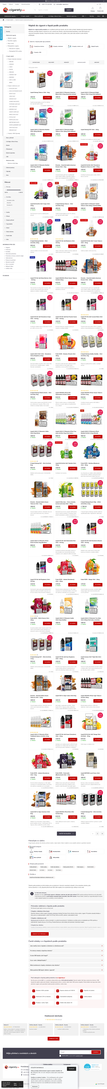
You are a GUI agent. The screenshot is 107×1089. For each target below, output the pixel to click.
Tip (8, 207)
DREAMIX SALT (13, 130)
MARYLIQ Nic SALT (13, 119)
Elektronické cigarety (11, 35)
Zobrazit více (53, 1038)
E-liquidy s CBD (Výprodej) (14, 133)
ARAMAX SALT (12, 99)
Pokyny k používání (11, 260)
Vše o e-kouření (10, 264)
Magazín (4, 4)
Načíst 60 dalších (65, 833)
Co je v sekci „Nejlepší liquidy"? (38, 960)
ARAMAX (11, 64)
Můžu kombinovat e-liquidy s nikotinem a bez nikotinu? (45, 965)
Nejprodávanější (82, 62)
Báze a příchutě (9, 137)
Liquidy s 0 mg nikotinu (36, 927)
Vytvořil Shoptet (100, 1084)
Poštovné (11, 4)
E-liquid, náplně (10, 56)
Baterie (8, 145)
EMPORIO (11, 77)
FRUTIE (11, 69)
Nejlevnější (51, 62)
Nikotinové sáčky (10, 160)
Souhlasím (71, 1069)
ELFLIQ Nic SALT (13, 88)
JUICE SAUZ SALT (13, 127)
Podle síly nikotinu (55, 867)
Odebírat (96, 1052)
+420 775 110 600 (27, 1072)
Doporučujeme (36, 62)
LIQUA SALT (12, 96)
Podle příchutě (33, 867)
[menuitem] (11, 16)
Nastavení (35, 1086)
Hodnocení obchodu (53, 1016)
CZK (100, 4)
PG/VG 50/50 (90, 867)
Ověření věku (9, 268)
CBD (7, 156)
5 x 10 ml (50, 870)
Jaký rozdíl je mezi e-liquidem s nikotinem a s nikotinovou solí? (47, 945)
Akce (7, 175)
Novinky (8, 31)
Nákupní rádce (9, 266)
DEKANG (11, 61)
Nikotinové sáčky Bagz (13, 163)
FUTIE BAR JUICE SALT (14, 104)
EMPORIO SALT (13, 109)
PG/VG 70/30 (33, 870)
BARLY (10, 82)
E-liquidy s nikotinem (53, 913)
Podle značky (44, 867)
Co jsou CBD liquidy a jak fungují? (39, 955)
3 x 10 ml (42, 870)
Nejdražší (66, 62)
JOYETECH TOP (12, 74)
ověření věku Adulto (14, 1088)
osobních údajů (79, 1055)
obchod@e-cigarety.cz (28, 1069)
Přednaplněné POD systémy (15, 51)
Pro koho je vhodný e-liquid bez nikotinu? (41, 950)
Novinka (9, 205)
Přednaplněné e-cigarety (13, 46)
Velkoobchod (9, 258)
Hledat (69, 10)
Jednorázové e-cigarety (14, 48)
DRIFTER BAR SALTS (14, 122)
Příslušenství (9, 149)
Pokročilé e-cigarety (12, 40)
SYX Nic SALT (12, 117)
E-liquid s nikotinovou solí (13, 86)
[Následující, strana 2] (97, 834)
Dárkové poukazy (10, 167)
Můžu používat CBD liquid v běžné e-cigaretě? (42, 970)
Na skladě (10, 200)
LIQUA (10, 67)
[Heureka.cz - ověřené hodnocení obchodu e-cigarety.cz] (93, 1067)
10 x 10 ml (58, 870)
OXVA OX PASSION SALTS (15, 91)
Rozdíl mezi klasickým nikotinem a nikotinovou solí (41, 877)
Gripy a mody (11, 43)
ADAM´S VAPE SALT (14, 112)
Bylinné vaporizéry (10, 153)
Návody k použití (10, 262)
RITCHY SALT (12, 93)
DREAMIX (11, 72)
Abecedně (96, 62)
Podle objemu (80, 867)
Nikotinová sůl (34, 920)
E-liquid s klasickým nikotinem (14, 59)
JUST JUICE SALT (13, 106)
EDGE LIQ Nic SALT (13, 114)
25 (102, 833)
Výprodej (8, 171)
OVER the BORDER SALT (15, 125)
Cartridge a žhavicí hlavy (12, 141)
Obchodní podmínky (25, 4)
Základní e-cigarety (12, 38)
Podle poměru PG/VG (68, 867)
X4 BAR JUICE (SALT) (14, 101)
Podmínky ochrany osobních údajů (14, 256)
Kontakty (17, 4)
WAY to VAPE (12, 80)
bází (82, 929)
